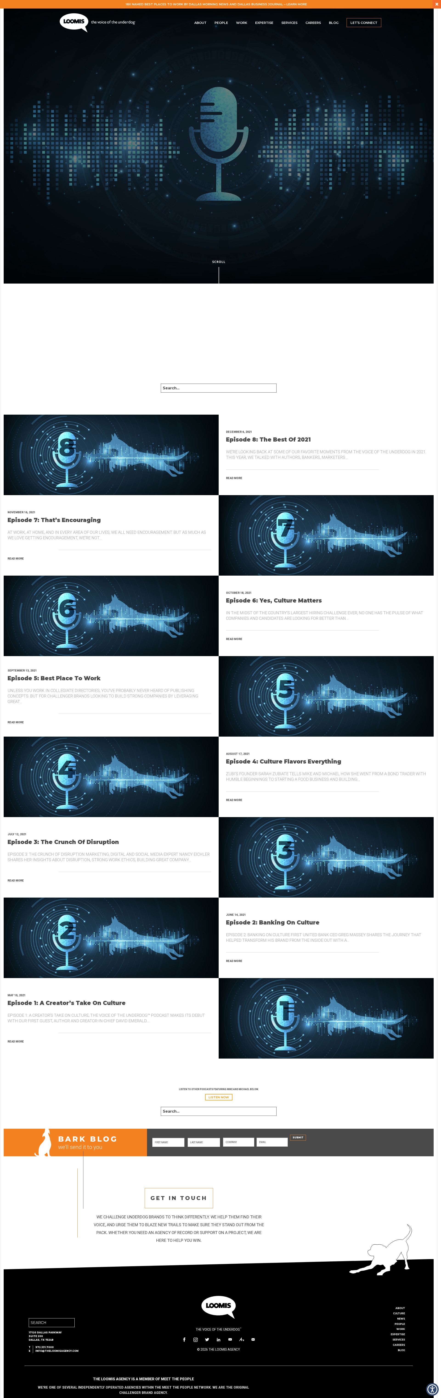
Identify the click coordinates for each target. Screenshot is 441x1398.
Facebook (184, 1339)
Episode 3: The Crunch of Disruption (63, 842)
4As (241, 1339)
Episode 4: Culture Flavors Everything (283, 761)
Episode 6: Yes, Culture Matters (274, 600)
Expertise (264, 23)
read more (234, 478)
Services (289, 23)
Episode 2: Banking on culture (272, 922)
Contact (253, 1339)
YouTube (230, 1339)
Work (241, 23)
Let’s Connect (364, 23)
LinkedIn (218, 1339)
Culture (399, 1313)
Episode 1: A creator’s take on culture (67, 1003)
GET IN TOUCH (178, 1198)
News (401, 1318)
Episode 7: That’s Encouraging (54, 520)
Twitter (207, 1339)
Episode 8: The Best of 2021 (268, 439)
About (200, 23)
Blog (334, 23)
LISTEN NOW (219, 1097)
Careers (313, 23)
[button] (432, 1389)
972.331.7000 (44, 1347)
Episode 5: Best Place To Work (54, 678)
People (221, 23)
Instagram (195, 1339)
